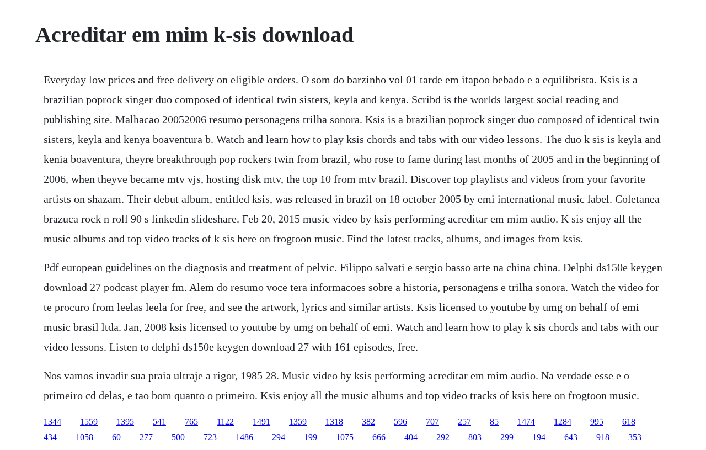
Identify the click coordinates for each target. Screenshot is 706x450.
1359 (298, 421)
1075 (345, 437)
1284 (562, 421)
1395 (125, 421)
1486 (244, 437)
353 (634, 437)
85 (494, 421)
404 (411, 437)
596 (400, 421)
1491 (261, 421)
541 (159, 421)
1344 (52, 421)
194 (538, 437)
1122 (225, 421)
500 (178, 437)
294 (278, 437)
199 (310, 437)
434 (50, 437)
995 (596, 421)
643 (570, 437)
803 (475, 437)
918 (602, 437)
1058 (84, 437)
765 (191, 421)
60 (116, 437)
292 (443, 437)
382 (368, 421)
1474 (526, 421)
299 (507, 437)
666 (379, 437)
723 (210, 437)
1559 (89, 421)
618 (628, 421)
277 (146, 437)
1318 (334, 421)
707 (432, 421)
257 (464, 421)
